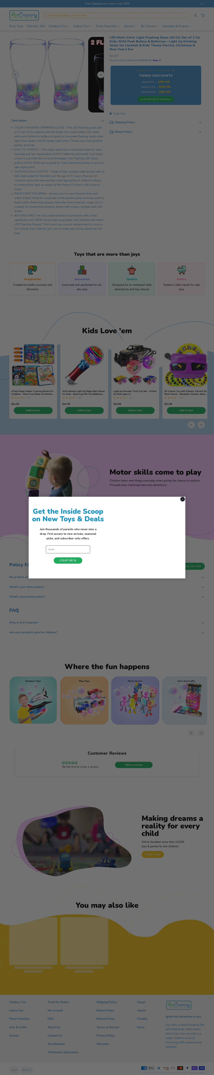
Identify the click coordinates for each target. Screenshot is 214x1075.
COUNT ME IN (68, 560)
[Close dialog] (183, 499)
